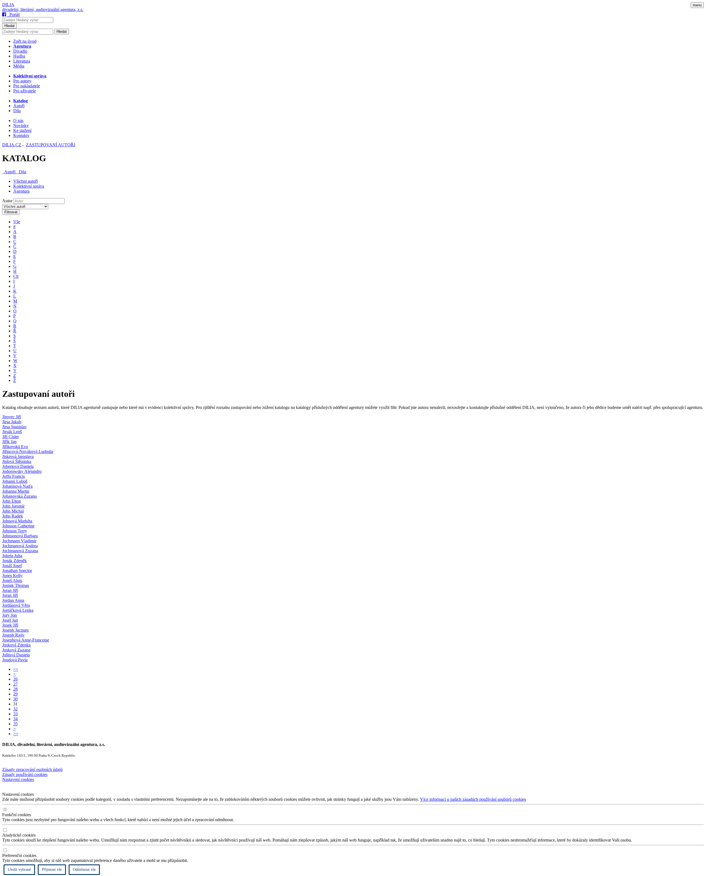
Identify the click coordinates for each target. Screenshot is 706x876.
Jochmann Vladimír (19, 540)
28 (15, 689)
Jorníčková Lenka (17, 610)
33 (15, 713)
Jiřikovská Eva (15, 446)
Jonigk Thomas (15, 585)
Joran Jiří (10, 590)
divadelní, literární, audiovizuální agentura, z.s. (42, 9)
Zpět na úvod (24, 41)
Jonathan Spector (17, 570)
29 (15, 694)
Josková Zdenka (16, 645)
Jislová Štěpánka (16, 461)
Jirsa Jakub (11, 421)
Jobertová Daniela (18, 466)
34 (15, 718)
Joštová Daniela (16, 655)
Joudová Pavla (15, 659)
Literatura (21, 61)
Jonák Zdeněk (14, 560)
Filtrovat (10, 212)
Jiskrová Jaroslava (18, 456)
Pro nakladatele (26, 85)
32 (15, 709)
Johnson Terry (14, 531)
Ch (15, 276)
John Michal (13, 511)
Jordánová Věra (16, 605)
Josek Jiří (10, 625)
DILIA (8, 4)
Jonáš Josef (12, 565)
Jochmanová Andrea (20, 545)
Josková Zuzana (16, 650)
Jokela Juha (12, 555)
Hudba (19, 56)
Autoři (19, 105)
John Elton (11, 501)
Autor (7, 200)
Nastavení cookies (18, 779)
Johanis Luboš (14, 481)
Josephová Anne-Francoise (25, 640)
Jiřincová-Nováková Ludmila (27, 451)
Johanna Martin (15, 491)
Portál (13, 14)
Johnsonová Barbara (20, 535)
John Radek (12, 516)
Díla (17, 110)
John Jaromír (13, 506)
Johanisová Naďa (17, 486)
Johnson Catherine (18, 526)
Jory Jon (9, 615)
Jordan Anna (13, 600)
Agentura (21, 191)
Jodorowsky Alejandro (22, 471)
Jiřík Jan (9, 441)
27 (15, 684)
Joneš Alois (12, 580)
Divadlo (20, 51)
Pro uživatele (24, 90)
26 (15, 679)
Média (18, 66)
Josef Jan (10, 620)
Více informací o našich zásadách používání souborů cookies (473, 799)
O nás (18, 120)
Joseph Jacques (15, 630)
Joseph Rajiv (13, 635)
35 (15, 723)
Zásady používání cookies (24, 774)
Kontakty (21, 135)
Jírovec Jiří (11, 416)
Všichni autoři (25, 181)
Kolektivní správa (28, 186)
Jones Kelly (12, 575)
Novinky (21, 125)
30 (15, 699)
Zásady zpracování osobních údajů (32, 769)
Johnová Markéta (17, 521)
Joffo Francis (13, 476)
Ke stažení (22, 130)
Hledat (9, 26)
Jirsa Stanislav (14, 426)
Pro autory (22, 81)
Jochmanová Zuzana (20, 550)
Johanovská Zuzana (19, 496)
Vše (16, 221)
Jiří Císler (10, 436)
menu (697, 5)
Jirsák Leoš (12, 431)
